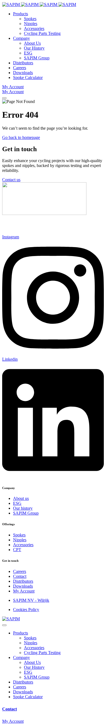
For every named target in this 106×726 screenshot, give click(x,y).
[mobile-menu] (4, 98)
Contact (9, 709)
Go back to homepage (21, 137)
